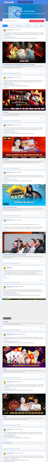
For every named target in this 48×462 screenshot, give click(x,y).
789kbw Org (9, 267)
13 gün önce (9, 125)
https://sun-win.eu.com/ (13, 436)
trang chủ (5, 321)
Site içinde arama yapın (37, 20)
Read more (6, 40)
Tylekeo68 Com (10, 453)
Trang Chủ (6, 159)
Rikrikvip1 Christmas (11, 334)
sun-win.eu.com (7, 442)
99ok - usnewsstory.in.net (10, 207)
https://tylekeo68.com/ (13, 458)
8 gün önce (8, 30)
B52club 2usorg (10, 286)
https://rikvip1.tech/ (12, 389)
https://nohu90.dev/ (12, 132)
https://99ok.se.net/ (12, 179)
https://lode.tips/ (12, 37)
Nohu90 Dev (9, 124)
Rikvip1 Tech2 (10, 381)
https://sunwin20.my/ (13, 84)
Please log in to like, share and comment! (11, 73)
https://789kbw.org (7, 274)
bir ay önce (8, 173)
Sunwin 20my (10, 77)
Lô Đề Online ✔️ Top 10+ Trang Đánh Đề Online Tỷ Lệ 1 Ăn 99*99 (19, 64)
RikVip (4, 369)
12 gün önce (9, 78)
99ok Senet (9, 172)
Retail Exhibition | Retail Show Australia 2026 (14, 254)
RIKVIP (4, 416)
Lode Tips (9, 29)
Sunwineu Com (10, 429)
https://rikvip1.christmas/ (13, 341)
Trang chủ (6, 112)
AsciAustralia (10, 219)
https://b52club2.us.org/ (13, 294)
